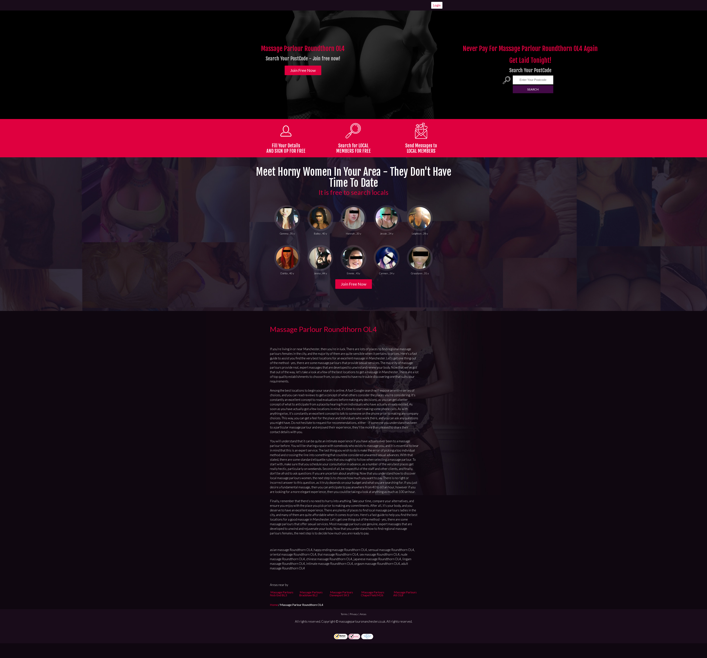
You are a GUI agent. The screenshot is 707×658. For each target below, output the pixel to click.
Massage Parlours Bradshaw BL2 (311, 593)
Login (437, 5)
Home (274, 604)
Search (533, 89)
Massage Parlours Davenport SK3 (341, 593)
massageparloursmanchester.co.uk (362, 621)
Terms (344, 614)
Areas (363, 614)
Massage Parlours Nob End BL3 (281, 593)
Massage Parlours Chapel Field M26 (372, 593)
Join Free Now (303, 70)
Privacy (354, 614)
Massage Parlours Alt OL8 (405, 593)
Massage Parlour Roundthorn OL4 (323, 329)
